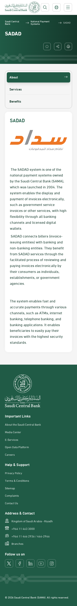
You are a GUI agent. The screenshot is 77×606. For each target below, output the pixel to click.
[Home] (22, 7)
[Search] (45, 7)
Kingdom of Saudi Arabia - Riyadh (32, 521)
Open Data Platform (17, 446)
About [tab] (13, 77)
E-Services (11, 439)
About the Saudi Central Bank (23, 424)
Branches (17, 543)
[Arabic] (56, 7)
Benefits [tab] (15, 101)
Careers (10, 454)
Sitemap (10, 488)
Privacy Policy (13, 472)
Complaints (12, 495)
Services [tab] (15, 89)
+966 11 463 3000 (23, 528)
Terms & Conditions (17, 480)
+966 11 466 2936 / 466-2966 (30, 536)
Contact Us (11, 503)
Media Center (13, 432)
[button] (57, 46)
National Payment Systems (40, 22)
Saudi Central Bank (12, 22)
